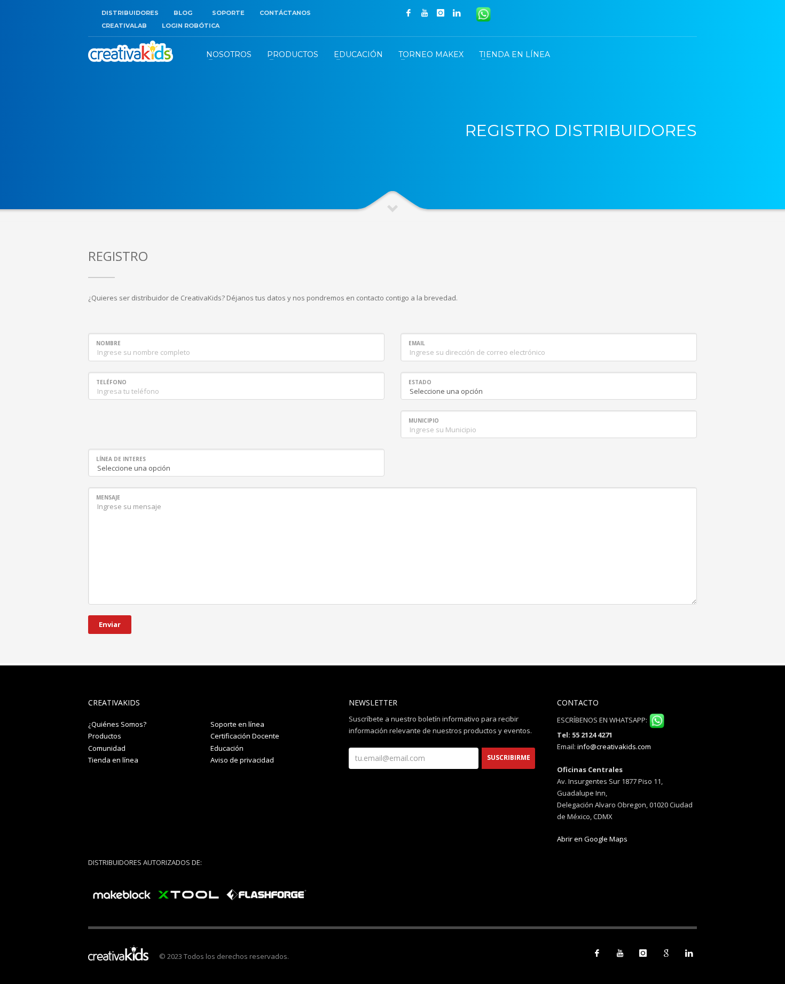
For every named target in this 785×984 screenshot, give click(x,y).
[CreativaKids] (130, 51)
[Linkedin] (457, 13)
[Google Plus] (666, 953)
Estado (420, 382)
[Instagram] (441, 13)
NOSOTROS (229, 54)
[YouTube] (425, 13)
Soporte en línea (237, 724)
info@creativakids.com (614, 746)
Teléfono (111, 382)
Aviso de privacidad (242, 760)
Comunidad (106, 748)
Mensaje (108, 497)
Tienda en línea (113, 760)
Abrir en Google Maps (592, 839)
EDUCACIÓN (358, 54)
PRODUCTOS (292, 54)
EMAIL (417, 343)
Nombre (108, 343)
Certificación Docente (244, 736)
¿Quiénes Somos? (117, 724)
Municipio (424, 420)
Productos (104, 736)
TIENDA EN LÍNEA (514, 54)
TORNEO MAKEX (431, 54)
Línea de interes (121, 459)
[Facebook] (409, 13)
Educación (227, 748)
